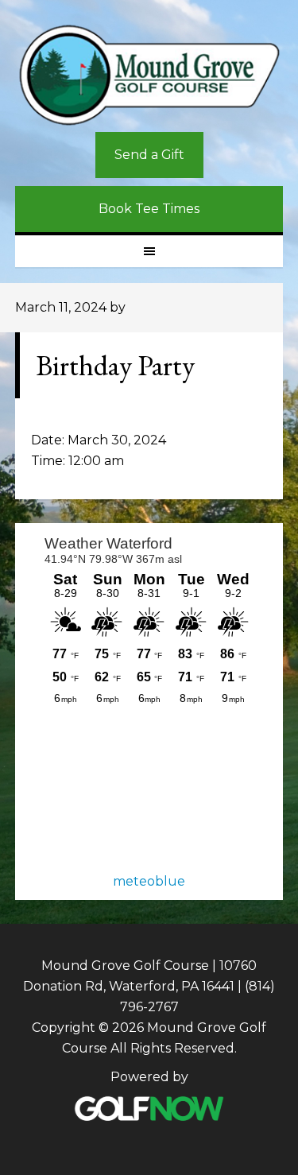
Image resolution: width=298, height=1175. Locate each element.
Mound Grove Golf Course (149, 76)
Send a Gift (149, 154)
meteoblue (149, 881)
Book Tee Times (149, 208)
